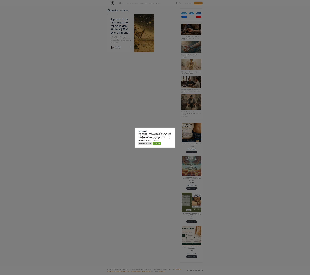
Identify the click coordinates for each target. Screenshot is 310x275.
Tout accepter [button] (157, 143)
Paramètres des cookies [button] (145, 143)
